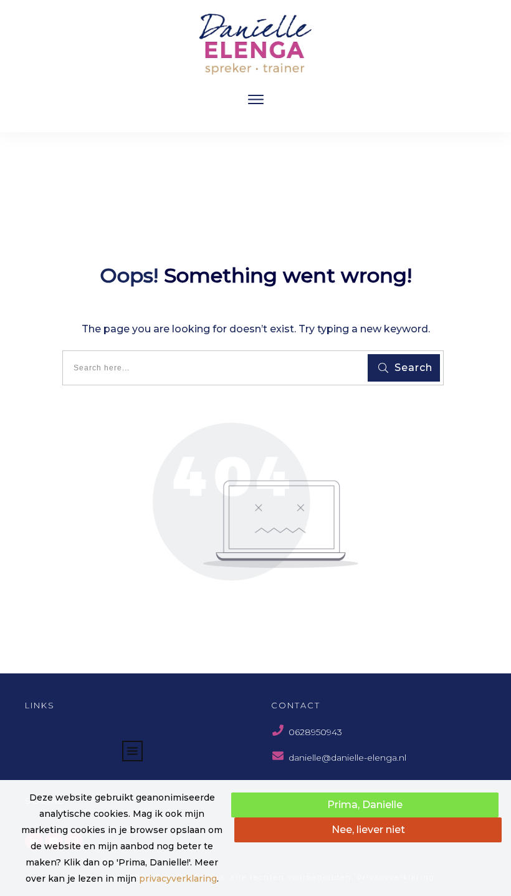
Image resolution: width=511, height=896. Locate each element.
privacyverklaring (178, 878)
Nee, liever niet (368, 830)
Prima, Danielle (365, 805)
